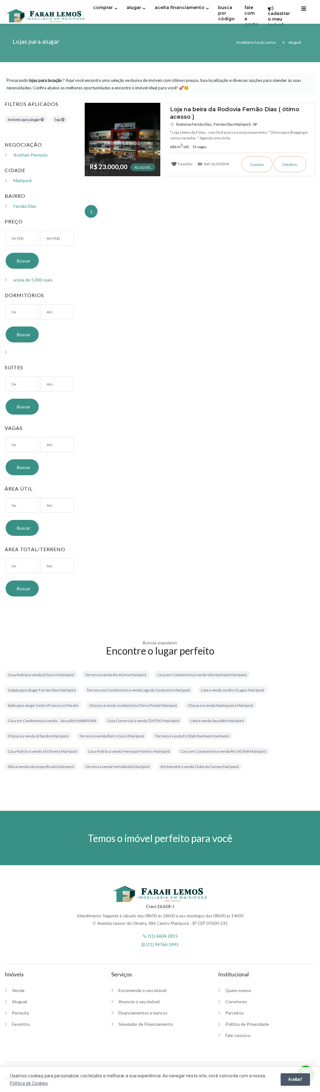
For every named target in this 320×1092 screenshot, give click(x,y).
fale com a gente (251, 16)
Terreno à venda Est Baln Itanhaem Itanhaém (192, 736)
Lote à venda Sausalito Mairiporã (217, 720)
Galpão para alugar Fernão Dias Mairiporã (42, 690)
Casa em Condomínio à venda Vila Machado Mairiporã (202, 674)
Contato (257, 164)
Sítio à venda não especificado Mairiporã (41, 766)
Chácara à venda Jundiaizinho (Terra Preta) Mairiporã (133, 705)
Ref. (216, 164)
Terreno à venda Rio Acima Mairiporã (115, 674)
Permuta (20, 1012)
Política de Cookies (29, 1083)
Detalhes (290, 164)
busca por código (226, 13)
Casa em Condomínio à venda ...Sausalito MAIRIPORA (52, 720)
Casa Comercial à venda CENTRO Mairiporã (143, 720)
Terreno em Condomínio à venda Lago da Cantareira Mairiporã (138, 690)
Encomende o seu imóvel (142, 990)
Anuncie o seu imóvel (139, 1001)
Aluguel (19, 1001)
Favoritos (21, 1024)
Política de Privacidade (247, 1024)
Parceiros (234, 1012)
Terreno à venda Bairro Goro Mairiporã (111, 736)
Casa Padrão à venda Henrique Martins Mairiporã (129, 751)
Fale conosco (238, 1035)
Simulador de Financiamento (145, 1024)
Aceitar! (295, 1079)
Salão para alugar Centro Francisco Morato (43, 705)
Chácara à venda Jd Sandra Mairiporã (38, 736)
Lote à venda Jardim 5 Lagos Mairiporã (232, 690)
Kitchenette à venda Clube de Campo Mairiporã (200, 766)
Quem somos (238, 990)
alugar (134, 7)
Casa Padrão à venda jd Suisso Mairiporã (41, 674)
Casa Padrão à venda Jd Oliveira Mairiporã (42, 751)
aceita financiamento (179, 7)
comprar (103, 7)
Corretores (236, 1001)
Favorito (185, 164)
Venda (18, 990)
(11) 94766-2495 (162, 944)
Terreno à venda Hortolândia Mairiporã (117, 766)
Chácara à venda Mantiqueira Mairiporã (220, 705)
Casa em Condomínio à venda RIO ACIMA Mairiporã (223, 751)
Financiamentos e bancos (143, 1012)
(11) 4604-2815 (162, 936)
